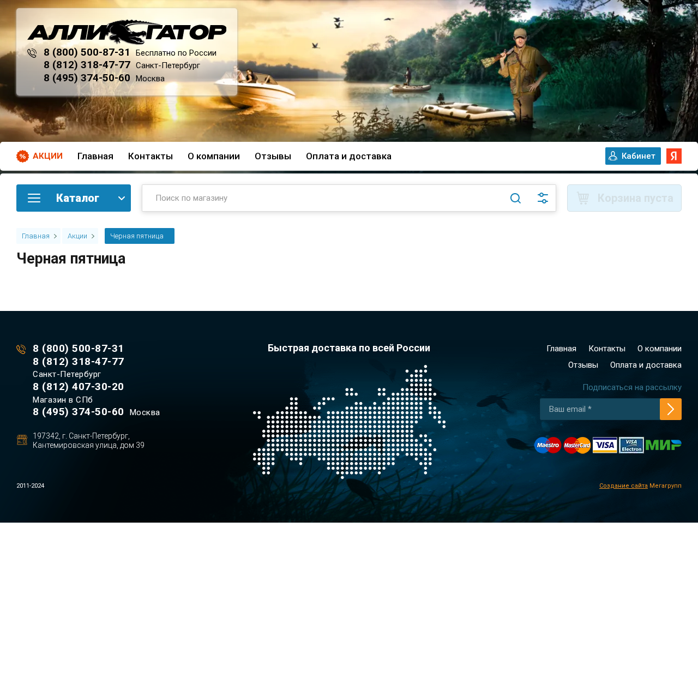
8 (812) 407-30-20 (78, 386)
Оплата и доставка (349, 156)
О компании (214, 156)
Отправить (671, 409)
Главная (95, 156)
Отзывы (273, 156)
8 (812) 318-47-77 (87, 64)
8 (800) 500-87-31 (87, 52)
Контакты (150, 156)
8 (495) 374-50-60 (87, 77)
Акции (48, 156)
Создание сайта (623, 485)
